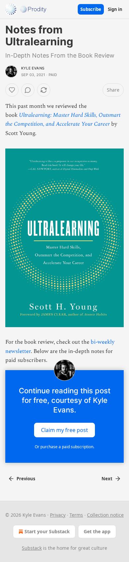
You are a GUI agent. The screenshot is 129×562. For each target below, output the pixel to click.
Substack (32, 548)
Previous (26, 479)
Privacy (57, 515)
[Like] (12, 90)
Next (107, 479)
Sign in (115, 9)
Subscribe (90, 9)
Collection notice (105, 515)
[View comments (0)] (27, 90)
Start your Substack (47, 531)
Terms (76, 515)
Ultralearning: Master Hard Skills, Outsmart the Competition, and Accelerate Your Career (62, 119)
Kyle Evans (32, 68)
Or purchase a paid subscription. (64, 447)
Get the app (97, 531)
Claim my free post (64, 430)
